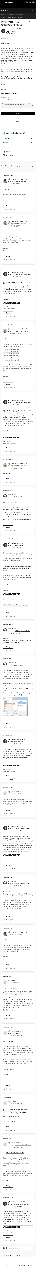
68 (9, 539)
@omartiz (9, 1041)
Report (18, 121)
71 (8, 735)
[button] (34, 27)
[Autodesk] (9, 2)
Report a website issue (25, 1265)
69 (9, 624)
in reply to (19, 182)
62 (9, 217)
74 (9, 877)
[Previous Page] (17, 166)
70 (9, 658)
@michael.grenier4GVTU (18, 1113)
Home (3, 15)
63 (9, 268)
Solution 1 (6, 138)
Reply (18, 113)
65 (9, 396)
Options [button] (31, 22)
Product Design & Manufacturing (15, 15)
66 (9, 459)
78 (9, 1097)
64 (9, 325)
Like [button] (17, 118)
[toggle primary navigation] (3, 2)
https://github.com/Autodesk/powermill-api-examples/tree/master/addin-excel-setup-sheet (16, 78)
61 (8, 175)
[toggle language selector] (26, 2)
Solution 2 (6, 143)
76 (9, 976)
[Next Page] (34, 166)
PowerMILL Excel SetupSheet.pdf (14, 105)
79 (9, 1138)
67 (9, 490)
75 (9, 928)
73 (9, 822)
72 (8, 787)
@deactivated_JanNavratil (15, 1152)
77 (8, 1027)
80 (9, 1197)
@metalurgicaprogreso (15, 1109)
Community (5, 10)
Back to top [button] (4, 1265)
